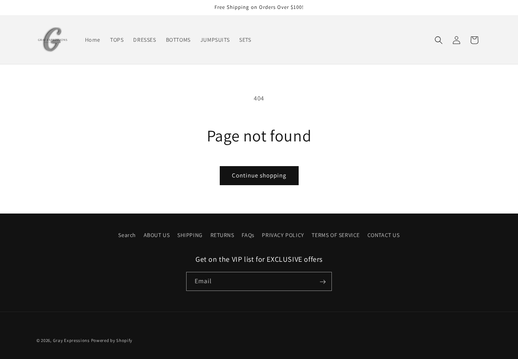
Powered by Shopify (112, 340)
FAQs (248, 235)
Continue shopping (259, 175)
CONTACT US (383, 235)
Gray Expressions (71, 340)
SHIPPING (190, 235)
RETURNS (222, 235)
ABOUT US (157, 235)
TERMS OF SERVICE (336, 235)
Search (127, 235)
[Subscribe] (322, 281)
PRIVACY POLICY (283, 235)
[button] (439, 40)
